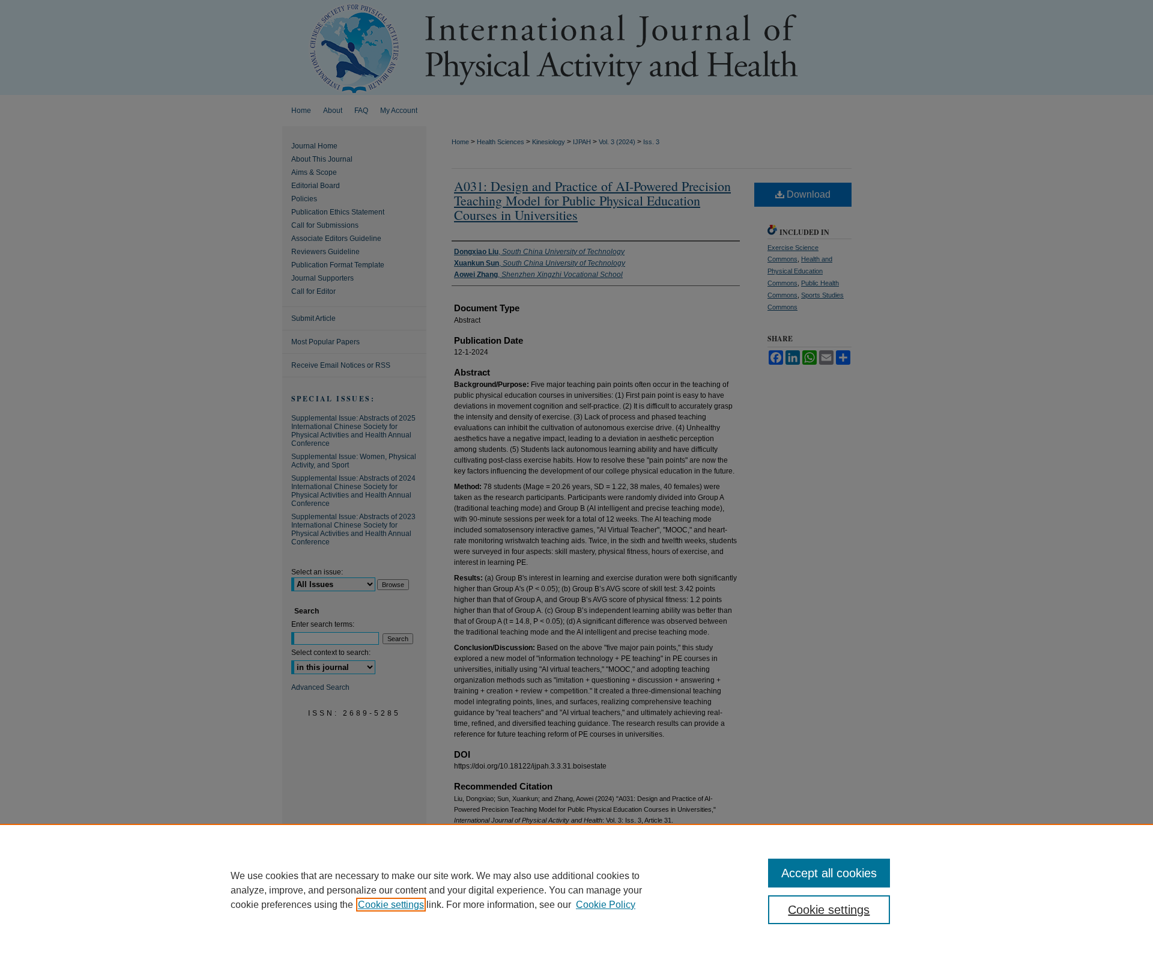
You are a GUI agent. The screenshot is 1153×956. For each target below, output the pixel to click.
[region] (576, 890)
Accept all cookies (829, 873)
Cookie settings (391, 905)
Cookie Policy (605, 905)
